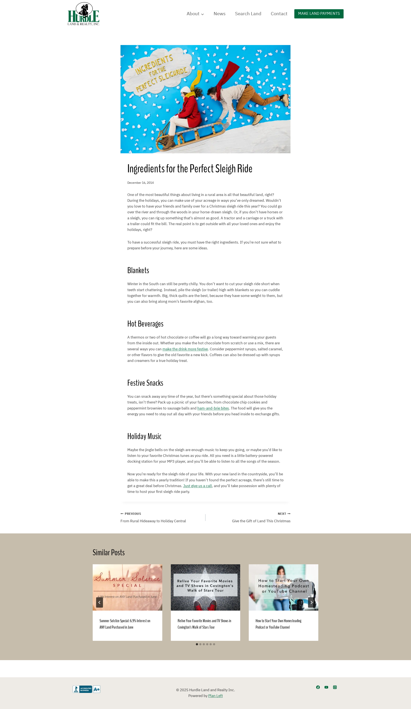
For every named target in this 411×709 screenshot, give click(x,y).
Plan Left (215, 696)
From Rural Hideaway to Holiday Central (153, 518)
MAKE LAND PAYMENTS (319, 14)
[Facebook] (318, 687)
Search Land (248, 13)
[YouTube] (326, 687)
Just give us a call (197, 486)
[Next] (311, 602)
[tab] (197, 644)
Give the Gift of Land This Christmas (261, 518)
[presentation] (127, 587)
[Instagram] (334, 687)
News (220, 13)
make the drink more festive (185, 349)
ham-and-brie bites (213, 408)
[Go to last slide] (99, 602)
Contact (279, 13)
